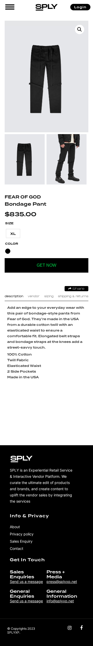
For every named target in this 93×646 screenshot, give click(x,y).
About (15, 527)
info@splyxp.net (60, 601)
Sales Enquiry (21, 541)
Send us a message (26, 581)
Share (77, 288)
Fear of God (23, 197)
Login (80, 7)
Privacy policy (22, 534)
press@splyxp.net (62, 581)
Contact (16, 548)
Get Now (46, 265)
